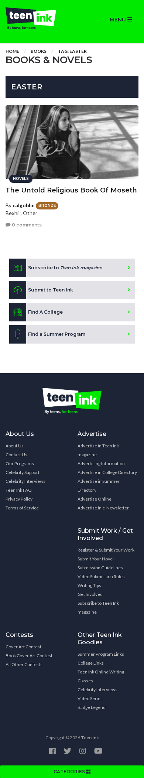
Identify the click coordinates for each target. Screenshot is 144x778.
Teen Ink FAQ (19, 490)
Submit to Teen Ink (50, 290)
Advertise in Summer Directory (99, 485)
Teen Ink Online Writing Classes (101, 676)
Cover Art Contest (23, 646)
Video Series (90, 698)
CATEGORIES (70, 771)
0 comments (26, 225)
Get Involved (90, 594)
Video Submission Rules (101, 576)
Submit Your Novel (96, 559)
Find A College (45, 312)
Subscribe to (65, 267)
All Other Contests (24, 664)
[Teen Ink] (36, 18)
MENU (118, 19)
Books (39, 51)
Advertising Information (101, 463)
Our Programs (20, 463)
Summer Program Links (101, 654)
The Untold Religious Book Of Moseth (71, 190)
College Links (91, 663)
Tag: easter (72, 51)
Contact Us (16, 454)
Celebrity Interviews (25, 481)
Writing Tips (89, 585)
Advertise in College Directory (107, 472)
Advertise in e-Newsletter (103, 508)
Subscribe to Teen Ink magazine (98, 607)
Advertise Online (95, 499)
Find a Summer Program (56, 334)
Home (12, 51)
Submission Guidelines (100, 567)
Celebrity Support (23, 472)
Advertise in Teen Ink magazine (98, 450)
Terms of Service (22, 508)
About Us (15, 445)
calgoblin (24, 205)
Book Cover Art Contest (29, 655)
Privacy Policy (19, 499)
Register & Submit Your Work (106, 550)
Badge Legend (92, 707)
